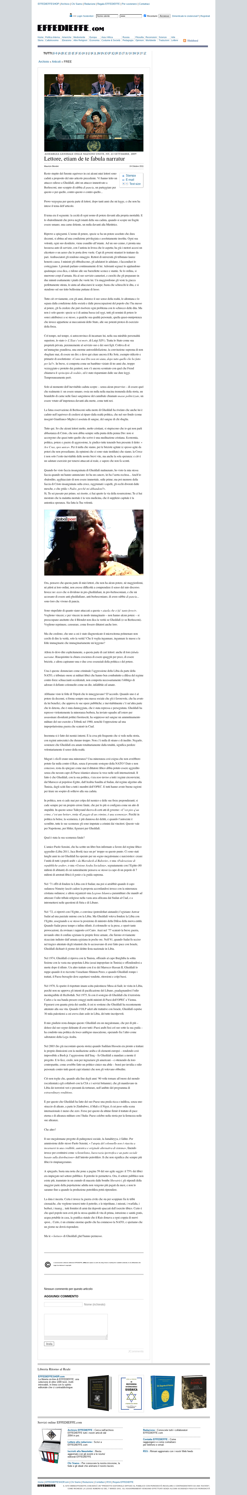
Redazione (89, 4)
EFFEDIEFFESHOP (48, 4)
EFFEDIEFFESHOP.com (51, 1376)
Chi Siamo (76, 4)
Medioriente (79, 37)
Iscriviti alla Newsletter (80, 1451)
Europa (93, 37)
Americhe (66, 37)
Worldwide (151, 40)
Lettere (174, 40)
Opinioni (139, 40)
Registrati (205, 16)
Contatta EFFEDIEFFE (155, 1439)
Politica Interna (52, 37)
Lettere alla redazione (80, 1442)
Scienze (163, 37)
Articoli (56, 61)
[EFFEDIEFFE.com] (74, 31)
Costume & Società (110, 40)
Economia (94, 40)
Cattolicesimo (52, 40)
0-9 (55, 53)
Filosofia (139, 37)
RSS (145, 1451)
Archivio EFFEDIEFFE (80, 1430)
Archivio (65, 4)
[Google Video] (51, 1311)
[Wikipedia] (60, 1311)
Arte (173, 37)
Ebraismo (66, 40)
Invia (49, 1343)
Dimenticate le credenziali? (185, 16)
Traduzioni (164, 40)
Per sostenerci (129, 4)
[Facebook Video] (55, 1311)
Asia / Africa (107, 37)
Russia (126, 37)
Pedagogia (128, 40)
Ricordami (152, 16)
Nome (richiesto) (94, 1304)
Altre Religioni (80, 40)
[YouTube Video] (46, 1311)
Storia (40, 40)
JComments (136, 1351)
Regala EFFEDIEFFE (108, 4)
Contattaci (144, 4)
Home (41, 37)
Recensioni (151, 37)
